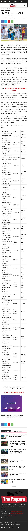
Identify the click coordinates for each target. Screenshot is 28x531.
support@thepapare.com (17, 513)
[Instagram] (3, 517)
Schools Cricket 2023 (14, 416)
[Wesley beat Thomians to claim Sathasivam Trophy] (4, 461)
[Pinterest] (9, 21)
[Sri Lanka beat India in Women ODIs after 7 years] (4, 481)
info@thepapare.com (12, 515)
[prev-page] (2, 456)
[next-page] (4, 456)
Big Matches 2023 (9, 415)
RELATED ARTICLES (6, 431)
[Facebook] (2, 21)
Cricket (6, 8)
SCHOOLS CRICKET (5, 416)
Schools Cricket (12, 8)
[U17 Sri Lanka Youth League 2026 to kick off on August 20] (4, 436)
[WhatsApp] (12, 21)
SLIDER (20, 416)
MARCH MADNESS (21, 415)
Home (2, 8)
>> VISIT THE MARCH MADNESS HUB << (14, 392)
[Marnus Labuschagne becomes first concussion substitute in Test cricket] (4, 468)
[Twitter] (5, 21)
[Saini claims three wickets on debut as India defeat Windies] (4, 474)
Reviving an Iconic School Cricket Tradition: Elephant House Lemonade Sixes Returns (17, 451)
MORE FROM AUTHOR (17, 431)
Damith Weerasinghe (7, 18)
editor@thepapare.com (16, 511)
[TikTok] (5, 517)
